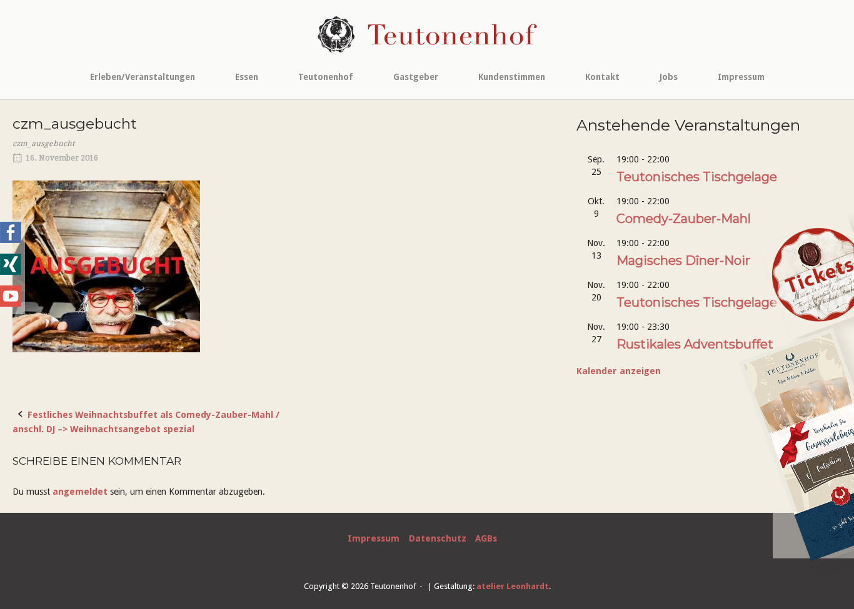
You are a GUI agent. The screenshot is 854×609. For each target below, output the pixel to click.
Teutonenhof (325, 77)
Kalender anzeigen (618, 371)
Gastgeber (415, 77)
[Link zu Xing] (10, 272)
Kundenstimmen (511, 77)
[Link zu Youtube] (10, 304)
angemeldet (80, 492)
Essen (246, 77)
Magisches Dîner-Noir (683, 260)
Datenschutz (437, 538)
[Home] (427, 34)
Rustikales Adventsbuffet (694, 344)
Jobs (669, 77)
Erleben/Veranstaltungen (142, 77)
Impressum (741, 77)
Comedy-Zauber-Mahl (683, 218)
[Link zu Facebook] (10, 240)
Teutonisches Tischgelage (696, 176)
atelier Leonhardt (512, 586)
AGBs (486, 538)
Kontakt (602, 77)
